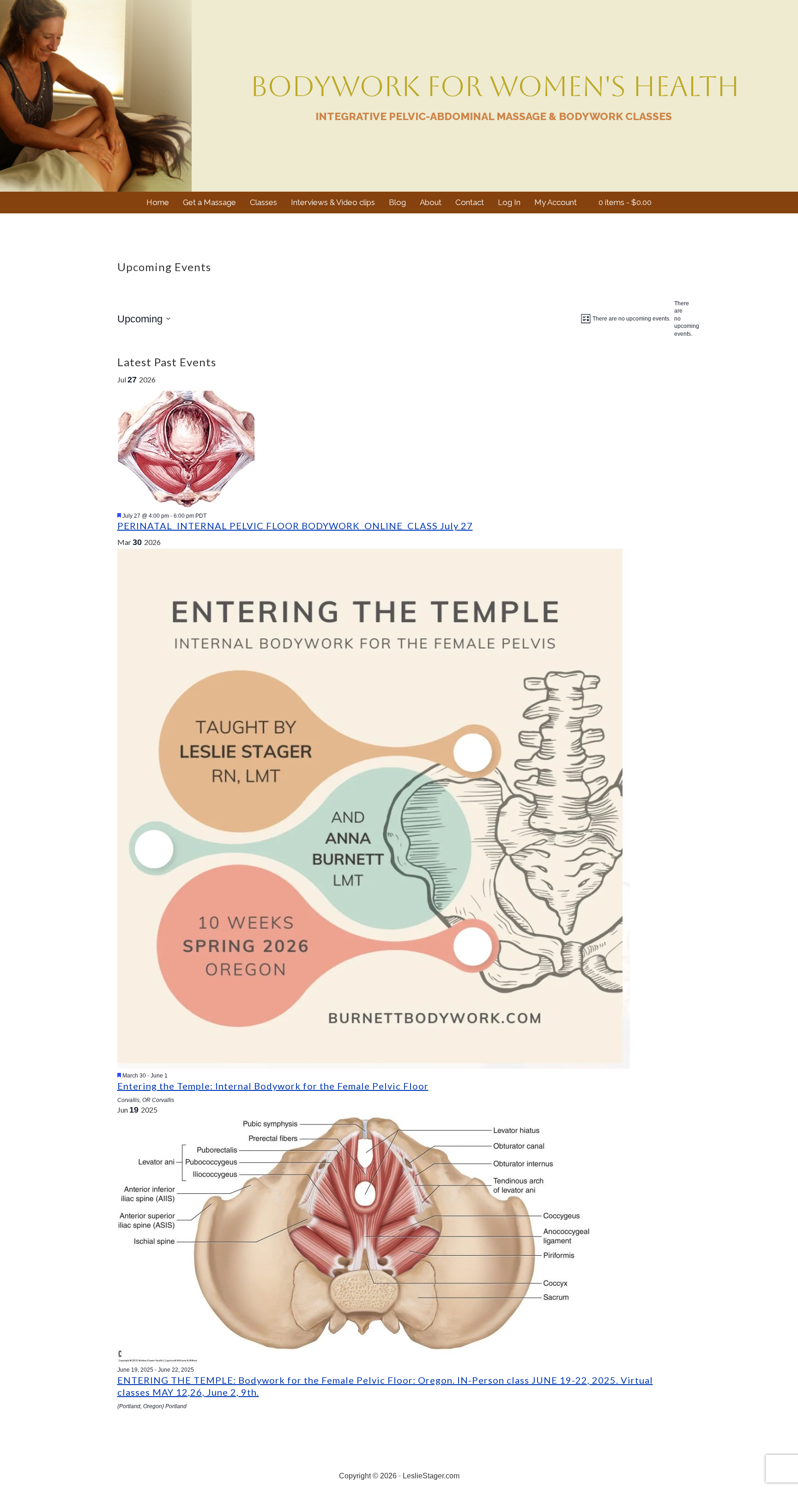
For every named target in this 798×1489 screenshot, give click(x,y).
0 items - (624, 202)
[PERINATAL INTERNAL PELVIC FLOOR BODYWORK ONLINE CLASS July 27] (186, 506)
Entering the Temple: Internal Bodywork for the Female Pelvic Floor (273, 1085)
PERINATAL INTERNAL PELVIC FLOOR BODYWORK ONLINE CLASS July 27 (295, 525)
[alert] (677, 319)
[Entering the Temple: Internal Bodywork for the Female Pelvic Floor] (373, 1065)
